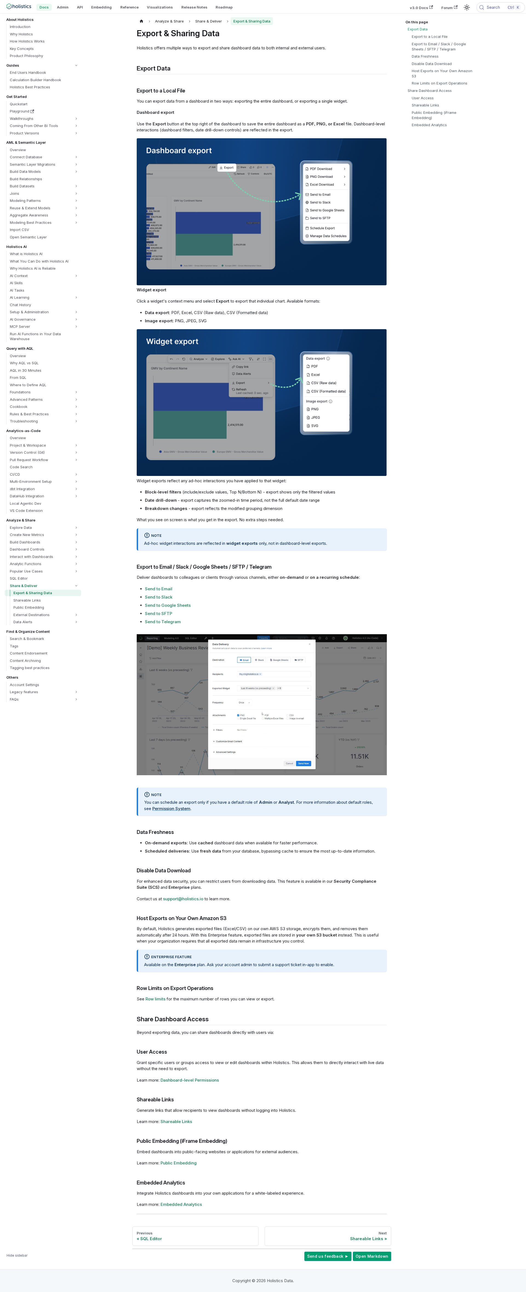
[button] (42, 65)
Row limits (155, 999)
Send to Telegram (163, 621)
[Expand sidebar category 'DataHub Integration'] (76, 496)
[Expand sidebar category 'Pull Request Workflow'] (76, 460)
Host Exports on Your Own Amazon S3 (442, 73)
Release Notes (194, 7)
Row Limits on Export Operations (439, 83)
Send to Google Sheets (168, 605)
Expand (372, 638)
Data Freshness (425, 56)
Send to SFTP (158, 613)
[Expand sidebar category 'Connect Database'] (76, 157)
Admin (62, 7)
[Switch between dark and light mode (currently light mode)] (467, 7)
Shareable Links (176, 1121)
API (80, 7)
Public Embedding (179, 1163)
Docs (44, 7)
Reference (129, 7)
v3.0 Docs (419, 7)
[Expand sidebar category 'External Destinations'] (76, 615)
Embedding (101, 7)
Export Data (418, 29)
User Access (423, 98)
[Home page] (142, 21)
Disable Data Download (432, 63)
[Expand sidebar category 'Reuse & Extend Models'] (76, 208)
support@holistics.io (183, 898)
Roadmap (224, 7)
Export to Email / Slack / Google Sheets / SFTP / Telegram (439, 46)
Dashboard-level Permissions (190, 1080)
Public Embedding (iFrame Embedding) (434, 115)
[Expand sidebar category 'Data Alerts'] (76, 622)
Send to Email (158, 588)
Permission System (171, 808)
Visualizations (160, 7)
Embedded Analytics (181, 1204)
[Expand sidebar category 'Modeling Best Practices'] (76, 222)
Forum (447, 7)
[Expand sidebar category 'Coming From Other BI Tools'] (76, 126)
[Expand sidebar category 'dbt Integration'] (76, 489)
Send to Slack (158, 597)
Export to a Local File (430, 36)
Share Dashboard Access (430, 90)
